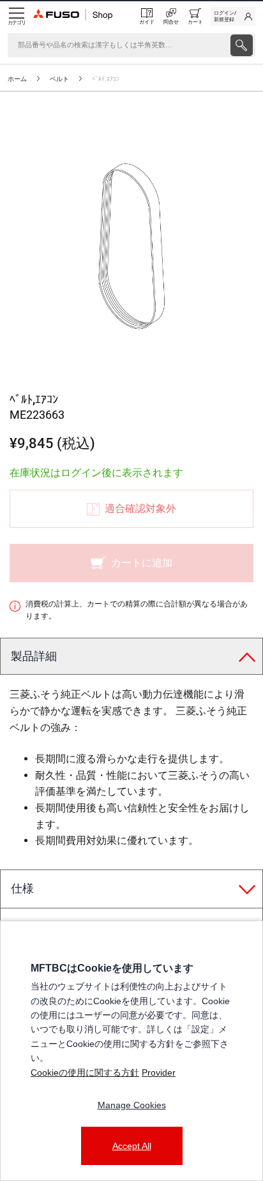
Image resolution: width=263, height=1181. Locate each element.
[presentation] (241, 45)
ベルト (59, 78)
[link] (233, 16)
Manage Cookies (132, 1105)
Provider (159, 1072)
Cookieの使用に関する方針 (85, 1072)
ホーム (17, 78)
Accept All (131, 1146)
